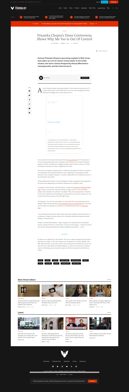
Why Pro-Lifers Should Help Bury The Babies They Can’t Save (51, 302)
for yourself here (72, 160)
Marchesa (85, 260)
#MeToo (40, 260)
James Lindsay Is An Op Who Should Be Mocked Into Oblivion (100, 334)
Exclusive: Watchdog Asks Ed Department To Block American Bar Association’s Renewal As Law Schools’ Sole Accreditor (52, 336)
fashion (47, 260)
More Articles (85, 77)
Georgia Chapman (64, 260)
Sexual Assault (76, 263)
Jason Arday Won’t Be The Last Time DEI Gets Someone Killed (76, 302)
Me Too (40, 263)
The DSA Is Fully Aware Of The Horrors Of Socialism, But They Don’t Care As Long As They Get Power (75, 336)
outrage (56, 263)
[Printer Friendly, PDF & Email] (29, 113)
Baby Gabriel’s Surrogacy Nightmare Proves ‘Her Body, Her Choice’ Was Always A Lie (100, 302)
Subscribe (113, 2)
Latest (20, 312)
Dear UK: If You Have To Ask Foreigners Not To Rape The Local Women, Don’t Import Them (27, 335)
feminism (55, 260)
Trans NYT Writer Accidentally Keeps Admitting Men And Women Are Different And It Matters (29, 302)
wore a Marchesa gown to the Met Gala (70, 203)
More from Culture (27, 279)
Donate (105, 2)
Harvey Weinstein (76, 260)
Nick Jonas (48, 263)
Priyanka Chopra (58, 153)
